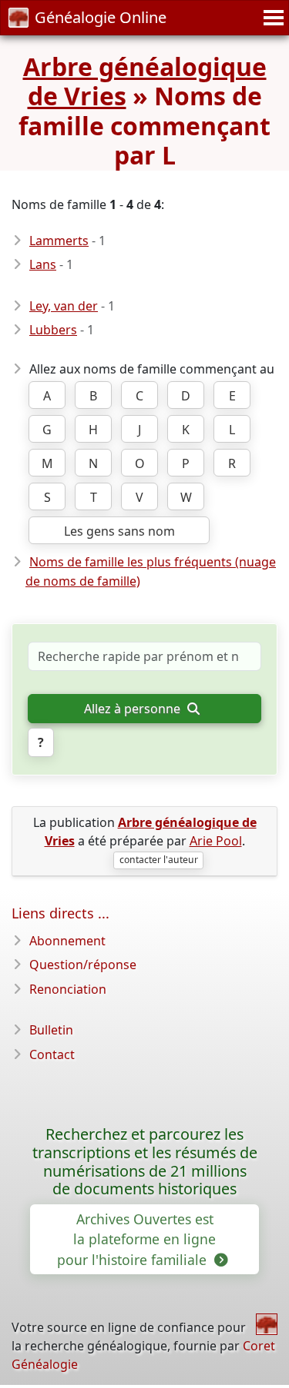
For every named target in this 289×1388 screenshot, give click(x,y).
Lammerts (59, 240)
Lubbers (53, 329)
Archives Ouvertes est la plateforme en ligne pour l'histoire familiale (136, 1239)
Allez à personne (133, 708)
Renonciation (67, 989)
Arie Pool (216, 840)
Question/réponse (82, 964)
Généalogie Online (100, 17)
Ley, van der (63, 305)
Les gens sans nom (119, 531)
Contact (52, 1054)
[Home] (266, 1324)
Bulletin (51, 1029)
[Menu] (271, 18)
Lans (42, 264)
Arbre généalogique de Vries (145, 81)
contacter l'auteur (158, 859)
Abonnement (67, 940)
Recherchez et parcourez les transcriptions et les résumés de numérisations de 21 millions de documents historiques (144, 1161)
